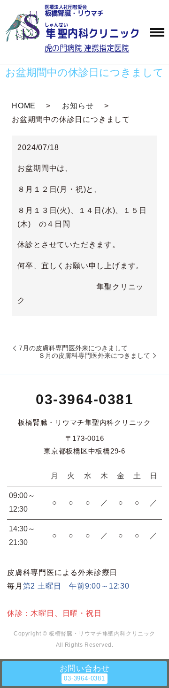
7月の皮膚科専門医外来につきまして (73, 348)
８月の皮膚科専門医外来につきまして (94, 355)
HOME (24, 106)
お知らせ (77, 106)
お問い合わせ (85, 668)
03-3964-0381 (84, 399)
